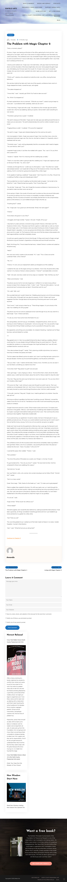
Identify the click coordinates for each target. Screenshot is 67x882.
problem (10, 35)
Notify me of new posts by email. (16, 622)
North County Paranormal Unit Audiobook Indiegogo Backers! (41, 15)
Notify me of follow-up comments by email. (19, 618)
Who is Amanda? (28, 3)
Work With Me (41, 11)
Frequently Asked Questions (32, 7)
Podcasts (56, 3)
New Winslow (35, 877)
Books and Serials (43, 3)
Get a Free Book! (54, 11)
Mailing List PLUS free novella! (46, 879)
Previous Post (13, 567)
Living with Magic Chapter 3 (53, 570)
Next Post (55, 567)
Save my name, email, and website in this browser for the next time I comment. (29, 614)
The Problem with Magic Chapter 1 (16, 570)
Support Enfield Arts (52, 7)
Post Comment (12, 628)
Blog (58, 20)
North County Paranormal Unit (50, 877)
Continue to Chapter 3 (14, 538)
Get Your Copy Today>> (40, 863)
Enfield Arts (11, 8)
